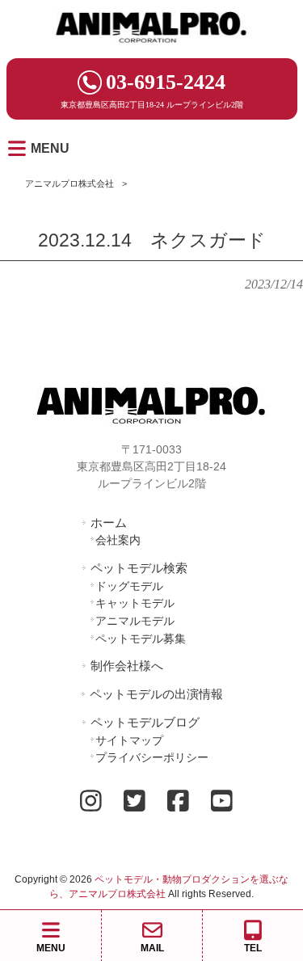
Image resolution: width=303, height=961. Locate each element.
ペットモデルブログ (145, 722)
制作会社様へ (126, 665)
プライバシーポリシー (151, 757)
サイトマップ (129, 740)
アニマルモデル (135, 620)
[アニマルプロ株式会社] (152, 48)
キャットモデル (135, 602)
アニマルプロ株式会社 (69, 183)
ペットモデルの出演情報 (156, 694)
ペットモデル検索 (138, 568)
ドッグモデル (129, 586)
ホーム (108, 522)
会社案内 (118, 539)
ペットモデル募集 (140, 638)
